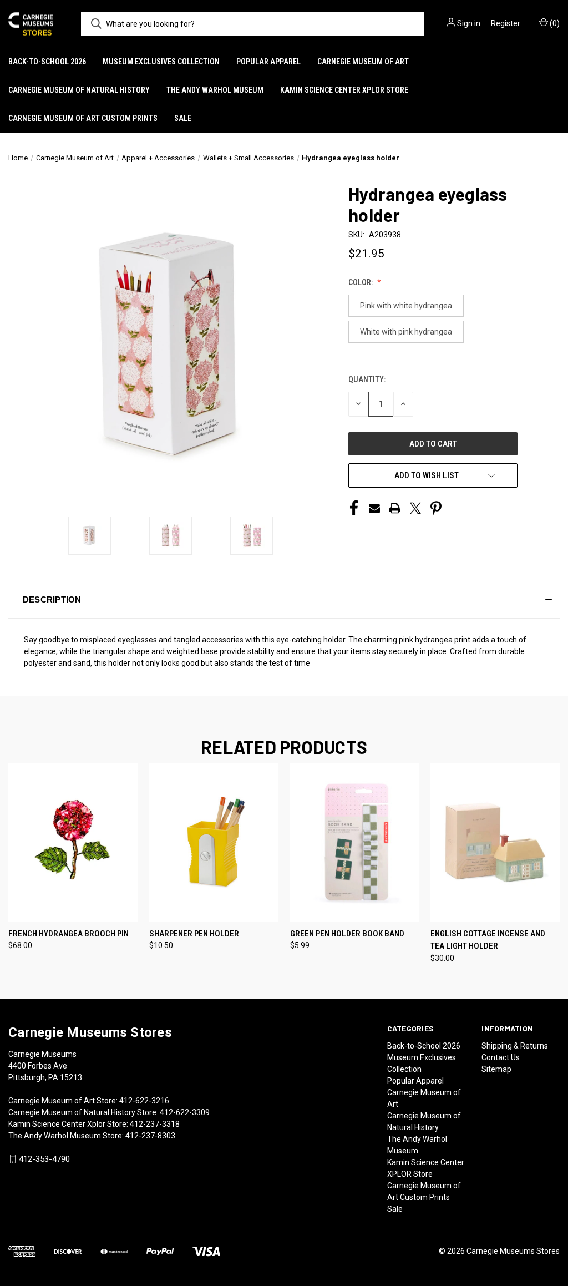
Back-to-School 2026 (47, 61)
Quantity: (367, 379)
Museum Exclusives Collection (161, 61)
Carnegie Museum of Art (363, 61)
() (554, 23)
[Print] (394, 508)
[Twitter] (415, 508)
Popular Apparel (268, 61)
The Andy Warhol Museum (214, 89)
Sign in (468, 23)
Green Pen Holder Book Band (347, 934)
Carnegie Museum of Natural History (79, 89)
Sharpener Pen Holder (194, 934)
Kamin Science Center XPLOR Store (344, 89)
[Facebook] (353, 508)
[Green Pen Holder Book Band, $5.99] (354, 842)
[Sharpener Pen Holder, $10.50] (213, 842)
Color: (361, 282)
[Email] (374, 508)
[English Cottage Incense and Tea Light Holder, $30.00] (495, 842)
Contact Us (500, 1057)
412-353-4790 (44, 1159)
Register (505, 23)
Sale (182, 118)
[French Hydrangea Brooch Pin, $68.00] (73, 842)
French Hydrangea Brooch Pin (68, 934)
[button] (284, 600)
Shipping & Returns (514, 1045)
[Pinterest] (436, 508)
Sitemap (496, 1069)
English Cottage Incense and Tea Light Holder (487, 940)
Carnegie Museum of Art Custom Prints (83, 118)
